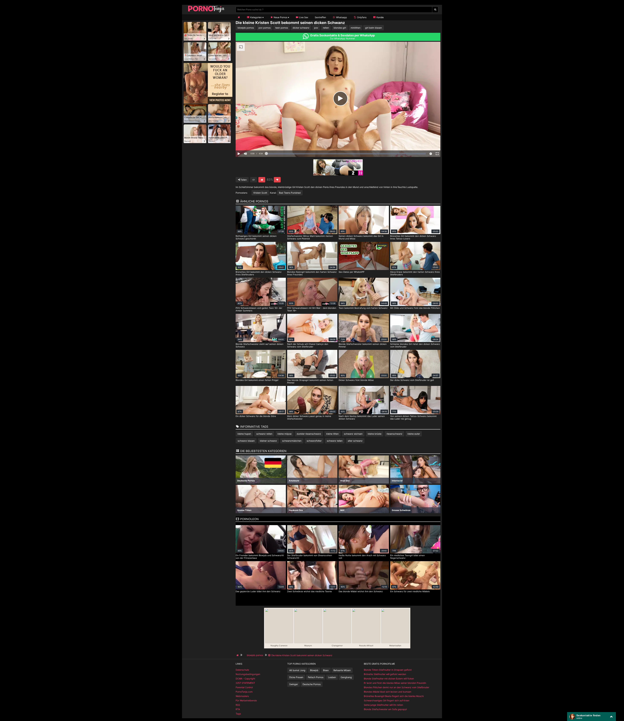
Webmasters (242, 696)
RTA (238, 709)
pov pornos (265, 27)
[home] (238, 655)
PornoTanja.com (244, 691)
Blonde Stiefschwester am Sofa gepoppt (385, 709)
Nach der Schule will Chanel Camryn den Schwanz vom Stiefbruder (307, 345)
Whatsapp (341, 17)
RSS (238, 704)
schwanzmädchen (291, 440)
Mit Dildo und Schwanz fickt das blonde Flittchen (415, 308)
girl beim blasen (373, 27)
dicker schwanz (301, 27)
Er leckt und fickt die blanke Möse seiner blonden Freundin (395, 683)
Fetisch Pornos (315, 677)
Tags (238, 713)
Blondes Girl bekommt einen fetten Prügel (257, 380)
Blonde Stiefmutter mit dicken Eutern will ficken (389, 678)
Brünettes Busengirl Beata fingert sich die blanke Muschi (394, 696)
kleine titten (332, 433)
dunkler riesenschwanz (309, 433)
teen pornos (281, 27)
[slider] (346, 153)
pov (316, 27)
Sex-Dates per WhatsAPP (351, 272)
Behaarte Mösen (342, 670)
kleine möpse (285, 433)
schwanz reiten (264, 433)
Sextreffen (320, 17)
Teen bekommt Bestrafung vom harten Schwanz (363, 308)
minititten (355, 27)
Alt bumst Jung (297, 670)
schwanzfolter (314, 440)
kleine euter (414, 433)
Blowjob (314, 670)
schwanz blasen (246, 440)
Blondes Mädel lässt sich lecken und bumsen (387, 691)
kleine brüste (374, 433)
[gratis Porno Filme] (206, 12)
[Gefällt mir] (261, 179)
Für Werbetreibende (246, 700)
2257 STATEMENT (245, 683)
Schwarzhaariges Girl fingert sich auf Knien (386, 700)
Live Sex (303, 17)
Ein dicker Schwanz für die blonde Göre (256, 416)
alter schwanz (355, 440)
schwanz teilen (335, 440)
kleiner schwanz (268, 440)
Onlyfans (361, 17)
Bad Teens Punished (290, 192)
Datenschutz (242, 669)
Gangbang (346, 677)
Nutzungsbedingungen (248, 674)
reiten (326, 27)
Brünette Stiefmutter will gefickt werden (385, 674)
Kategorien (256, 17)
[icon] (238, 17)
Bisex (326, 670)
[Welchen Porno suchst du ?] (435, 9)
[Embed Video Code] (253, 179)
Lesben (332, 677)
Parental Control (244, 687)
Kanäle (380, 17)
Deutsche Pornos (312, 684)
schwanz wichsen (353, 433)
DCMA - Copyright (245, 678)
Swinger (293, 684)
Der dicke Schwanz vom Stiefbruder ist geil (412, 380)
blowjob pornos (246, 27)
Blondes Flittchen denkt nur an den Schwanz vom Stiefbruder (396, 687)
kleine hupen (244, 433)
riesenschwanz (394, 433)
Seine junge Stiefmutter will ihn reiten (383, 704)
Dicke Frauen (296, 677)
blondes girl (340, 27)
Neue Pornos (280, 17)
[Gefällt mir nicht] (277, 179)
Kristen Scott (260, 192)
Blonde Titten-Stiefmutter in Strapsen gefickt (388, 669)
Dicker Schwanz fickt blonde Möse (356, 380)
